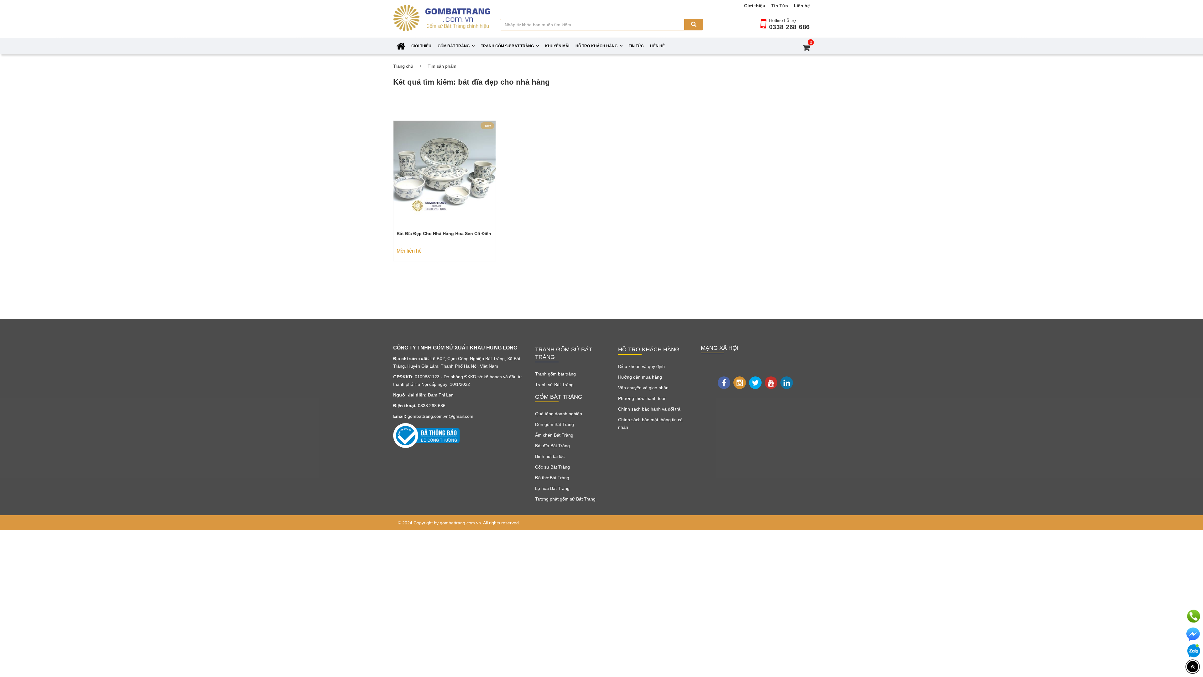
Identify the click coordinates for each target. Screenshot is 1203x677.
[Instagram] (739, 382)
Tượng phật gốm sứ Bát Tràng (565, 498)
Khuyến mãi (557, 46)
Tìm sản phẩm (442, 66)
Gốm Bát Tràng (454, 46)
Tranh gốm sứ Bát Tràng (507, 46)
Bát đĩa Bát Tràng (552, 445)
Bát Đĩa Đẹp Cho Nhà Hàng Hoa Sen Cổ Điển (444, 233)
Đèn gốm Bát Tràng (554, 424)
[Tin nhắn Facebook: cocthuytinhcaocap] (1193, 634)
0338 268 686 (789, 27)
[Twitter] (755, 382)
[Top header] (1192, 666)
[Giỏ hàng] (803, 47)
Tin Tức (779, 5)
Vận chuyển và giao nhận (643, 387)
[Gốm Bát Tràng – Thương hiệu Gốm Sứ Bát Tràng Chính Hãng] (441, 24)
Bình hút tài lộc (550, 456)
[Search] (693, 24)
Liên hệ (802, 5)
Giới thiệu (754, 5)
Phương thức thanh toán (642, 398)
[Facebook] (724, 382)
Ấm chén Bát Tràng (554, 435)
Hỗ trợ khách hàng (596, 46)
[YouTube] (771, 382)
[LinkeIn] (786, 382)
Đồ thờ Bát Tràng (552, 477)
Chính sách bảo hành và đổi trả (649, 409)
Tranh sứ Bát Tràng (554, 384)
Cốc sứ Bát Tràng (552, 467)
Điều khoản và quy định (641, 366)
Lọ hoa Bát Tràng (552, 488)
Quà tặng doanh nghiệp (558, 413)
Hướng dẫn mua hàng (640, 377)
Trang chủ (403, 66)
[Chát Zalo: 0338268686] (1193, 650)
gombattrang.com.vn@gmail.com (440, 416)
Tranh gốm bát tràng (555, 373)
